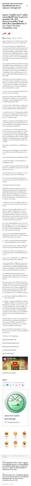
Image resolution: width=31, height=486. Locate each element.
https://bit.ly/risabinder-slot (9, 339)
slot (3, 41)
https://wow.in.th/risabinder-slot (10, 346)
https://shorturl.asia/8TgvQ (9, 372)
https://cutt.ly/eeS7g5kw (10, 350)
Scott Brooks (10, 419)
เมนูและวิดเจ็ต (27, 5)
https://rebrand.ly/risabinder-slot (10, 343)
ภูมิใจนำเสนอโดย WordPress (8, 484)
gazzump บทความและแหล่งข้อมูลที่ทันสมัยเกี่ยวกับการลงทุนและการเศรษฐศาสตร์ (12, 5)
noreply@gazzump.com (13, 422)
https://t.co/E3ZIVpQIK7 (8, 353)
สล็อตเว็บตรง (15, 336)
